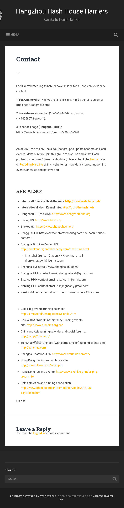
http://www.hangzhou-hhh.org (71, 214)
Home (94, 159)
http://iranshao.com (33, 347)
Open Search (115, 34)
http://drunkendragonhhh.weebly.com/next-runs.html (55, 249)
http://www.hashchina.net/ (82, 201)
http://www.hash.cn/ (48, 220)
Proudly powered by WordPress (33, 496)
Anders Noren (103, 496)
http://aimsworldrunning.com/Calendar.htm (48, 313)
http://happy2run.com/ (35, 336)
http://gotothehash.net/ (78, 207)
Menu (14, 34)
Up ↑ (62, 499)
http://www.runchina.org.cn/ (45, 325)
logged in (39, 433)
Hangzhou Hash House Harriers (62, 11)
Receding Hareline (31, 164)
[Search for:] (62, 479)
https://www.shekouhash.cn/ (54, 226)
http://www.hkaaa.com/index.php (42, 365)
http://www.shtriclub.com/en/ (71, 354)
